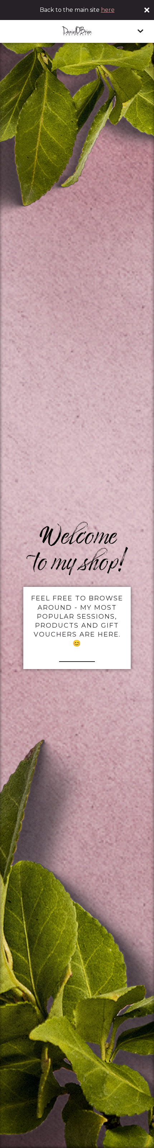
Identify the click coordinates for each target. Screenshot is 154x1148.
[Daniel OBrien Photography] (76, 31)
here (108, 9)
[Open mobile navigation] (140, 31)
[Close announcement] (147, 10)
